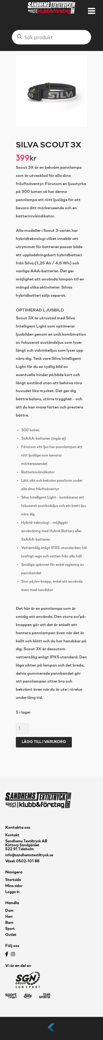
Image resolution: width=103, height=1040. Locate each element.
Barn (9, 923)
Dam (9, 911)
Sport (10, 929)
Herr (9, 917)
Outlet (10, 935)
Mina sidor (13, 886)
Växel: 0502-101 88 (22, 861)
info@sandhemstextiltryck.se (29, 855)
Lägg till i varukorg (44, 742)
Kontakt (12, 835)
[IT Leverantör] (51, 1031)
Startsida (13, 880)
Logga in (12, 892)
